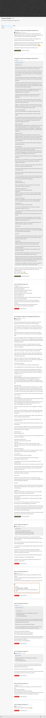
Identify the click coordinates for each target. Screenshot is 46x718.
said (22, 62)
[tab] (6, 26)
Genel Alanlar (18, 50)
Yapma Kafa (17, 32)
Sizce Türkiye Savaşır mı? (21, 284)
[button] (1, 716)
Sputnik (16, 573)
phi (16, 706)
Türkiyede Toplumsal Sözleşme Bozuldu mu (26, 30)
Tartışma (17, 308)
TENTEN (16, 60)
